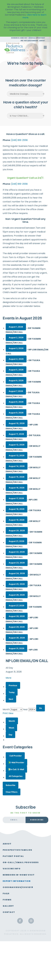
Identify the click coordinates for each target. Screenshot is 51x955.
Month (6, 709)
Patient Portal (13, 856)
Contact (42, 41)
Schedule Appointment (37, 38)
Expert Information (17, 881)
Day (10, 734)
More (8, 677)
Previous (13, 685)
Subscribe (10, 785)
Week (11, 728)
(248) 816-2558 (19, 140)
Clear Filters (11, 792)
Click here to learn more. (34, 16)
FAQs (6, 893)
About (7, 843)
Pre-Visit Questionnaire (29, 41)
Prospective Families (17, 850)
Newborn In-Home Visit (19, 38)
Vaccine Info (12, 868)
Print (8, 713)
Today (12, 692)
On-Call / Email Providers (21, 862)
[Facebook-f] (20, 921)
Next (11, 699)
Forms (7, 899)
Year (25, 709)
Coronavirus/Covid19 (18, 887)
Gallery (8, 906)
